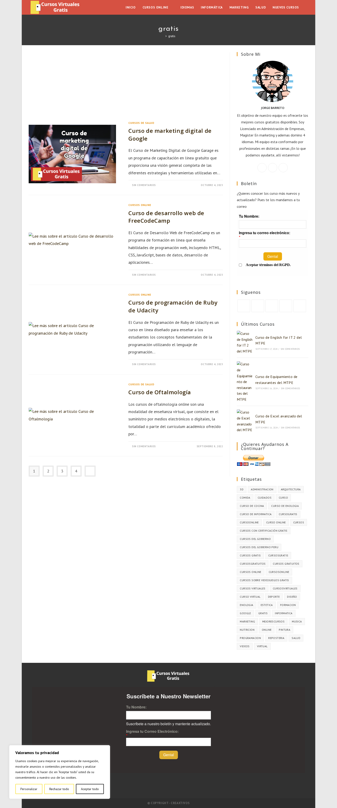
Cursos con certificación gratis (263, 530)
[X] (262, 167)
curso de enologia (285, 506)
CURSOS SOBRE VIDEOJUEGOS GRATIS (264, 580)
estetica (267, 605)
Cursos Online (139, 205)
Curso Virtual (250, 596)
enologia (246, 605)
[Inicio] (163, 36)
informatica (283, 613)
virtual (262, 646)
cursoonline (249, 522)
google (245, 613)
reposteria (276, 638)
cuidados (264, 497)
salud (296, 638)
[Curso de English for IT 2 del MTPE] (244, 342)
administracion (262, 489)
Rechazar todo (59, 789)
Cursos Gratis (250, 555)
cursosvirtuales (285, 588)
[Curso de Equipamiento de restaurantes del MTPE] (244, 381)
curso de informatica (255, 514)
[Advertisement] (126, 86)
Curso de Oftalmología (159, 392)
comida (245, 497)
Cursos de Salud (141, 123)
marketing (247, 621)
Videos (244, 646)
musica (297, 621)
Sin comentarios (144, 185)
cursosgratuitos (252, 563)
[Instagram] (283, 167)
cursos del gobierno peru (259, 547)
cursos (298, 522)
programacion (250, 638)
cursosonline (279, 572)
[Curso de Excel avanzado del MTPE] (244, 421)
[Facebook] (272, 167)
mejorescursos (273, 621)
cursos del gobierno (255, 539)
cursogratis (288, 514)
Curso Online (276, 522)
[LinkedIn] (285, 306)
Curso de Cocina (252, 506)
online (266, 629)
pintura (284, 629)
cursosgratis (278, 555)
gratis (171, 36)
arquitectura (291, 489)
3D (241, 489)
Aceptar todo (90, 789)
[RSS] (299, 306)
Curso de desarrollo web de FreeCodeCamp (166, 217)
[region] (59, 772)
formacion (288, 605)
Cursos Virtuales (252, 588)
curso (283, 497)
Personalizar (28, 789)
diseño (292, 596)
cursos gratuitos (286, 563)
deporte (274, 596)
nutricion (247, 629)
